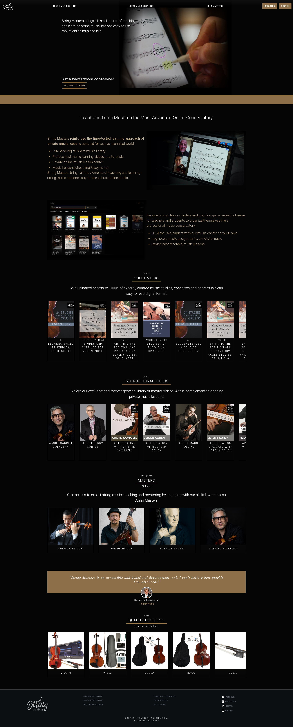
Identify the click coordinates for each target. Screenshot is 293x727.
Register (269, 6)
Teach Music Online (64, 6)
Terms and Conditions (164, 696)
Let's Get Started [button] (74, 85)
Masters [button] (146, 480)
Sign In (285, 6)
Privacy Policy (161, 700)
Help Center (160, 704)
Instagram (230, 701)
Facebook (230, 697)
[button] (61, 327)
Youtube (229, 710)
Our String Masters (93, 704)
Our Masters (215, 6)
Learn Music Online (141, 6)
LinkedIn (229, 706)
